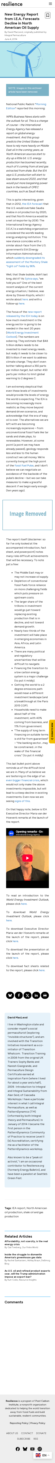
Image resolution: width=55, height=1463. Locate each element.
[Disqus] (27, 1342)
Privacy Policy (37, 1423)
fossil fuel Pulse (24, 465)
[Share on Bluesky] (10, 995)
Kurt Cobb (13, 1280)
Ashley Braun (33, 1260)
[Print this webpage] (45, 995)
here (25, 299)
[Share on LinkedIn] (36, 995)
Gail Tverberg (14, 1247)
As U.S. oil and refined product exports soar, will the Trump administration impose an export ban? (27, 1273)
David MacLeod (15, 32)
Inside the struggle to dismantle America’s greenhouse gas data (23, 1256)
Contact (27, 1433)
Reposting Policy (19, 1423)
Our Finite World (30, 1247)
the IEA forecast (32, 204)
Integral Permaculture (15, 35)
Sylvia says (31, 278)
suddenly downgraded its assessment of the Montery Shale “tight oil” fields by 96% (27, 262)
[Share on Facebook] (19, 995)
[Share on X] (27, 995)
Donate (41, 1433)
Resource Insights (28, 1280)
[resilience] (12, 3)
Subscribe (23, 1438)
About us (12, 1433)
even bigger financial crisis (22, 780)
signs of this (22, 801)
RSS (35, 1438)
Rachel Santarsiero (17, 1260)
